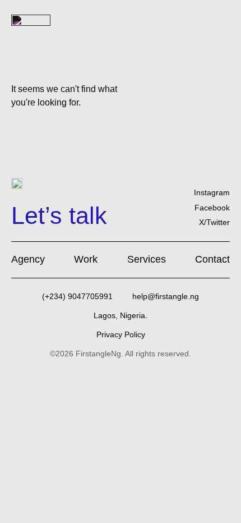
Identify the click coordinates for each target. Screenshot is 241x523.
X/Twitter (214, 222)
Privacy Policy (120, 334)
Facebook (212, 207)
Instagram (212, 192)
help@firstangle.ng (165, 296)
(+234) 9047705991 (77, 296)
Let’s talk (59, 215)
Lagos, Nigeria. (120, 315)
